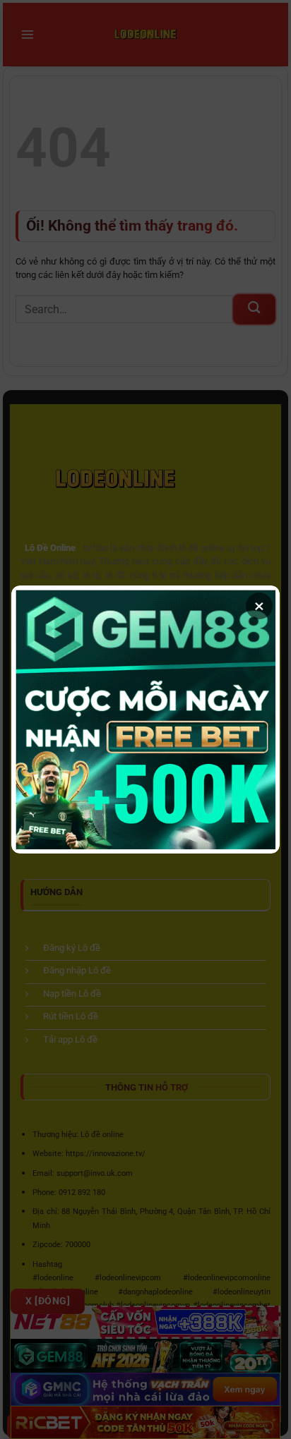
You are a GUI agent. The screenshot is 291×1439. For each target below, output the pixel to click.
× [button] (259, 606)
